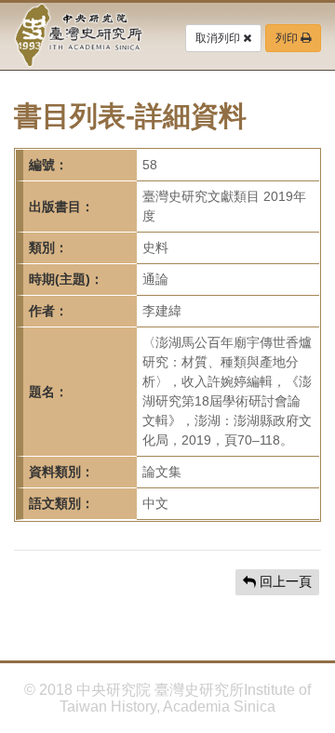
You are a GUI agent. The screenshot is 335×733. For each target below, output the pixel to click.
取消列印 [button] (219, 38)
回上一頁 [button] (284, 581)
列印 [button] (288, 38)
